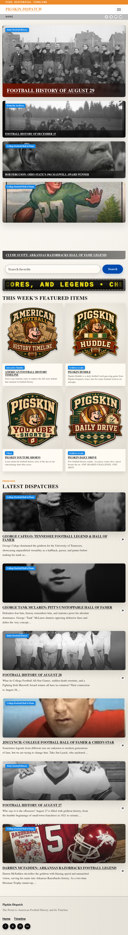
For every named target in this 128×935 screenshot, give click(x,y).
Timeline (20, 918)
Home (6, 918)
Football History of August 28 (32, 674)
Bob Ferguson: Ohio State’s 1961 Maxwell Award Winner (47, 174)
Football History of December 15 (30, 134)
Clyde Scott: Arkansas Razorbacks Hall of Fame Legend (56, 255)
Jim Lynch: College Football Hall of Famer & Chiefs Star (58, 742)
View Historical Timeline (26, 2)
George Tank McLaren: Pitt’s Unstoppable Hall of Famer (57, 607)
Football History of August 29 (50, 90)
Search (112, 269)
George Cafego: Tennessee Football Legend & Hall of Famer (54, 538)
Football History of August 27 (32, 805)
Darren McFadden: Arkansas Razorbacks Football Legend (59, 867)
